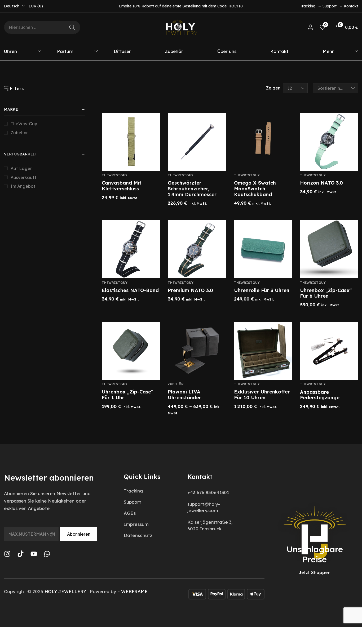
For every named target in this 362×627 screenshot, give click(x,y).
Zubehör (19, 132)
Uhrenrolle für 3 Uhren (261, 290)
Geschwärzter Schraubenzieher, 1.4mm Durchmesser (192, 188)
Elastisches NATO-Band (130, 290)
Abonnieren (78, 534)
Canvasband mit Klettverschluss (121, 186)
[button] (310, 27)
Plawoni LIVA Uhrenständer (184, 395)
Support (330, 6)
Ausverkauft (23, 177)
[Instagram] (7, 553)
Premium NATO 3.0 (190, 290)
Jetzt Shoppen (314, 572)
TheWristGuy (24, 123)
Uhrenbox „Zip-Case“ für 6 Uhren (326, 293)
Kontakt (351, 6)
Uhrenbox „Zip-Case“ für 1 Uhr (127, 395)
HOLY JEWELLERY (65, 591)
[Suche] (72, 27)
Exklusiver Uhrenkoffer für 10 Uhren (262, 395)
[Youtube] (33, 553)
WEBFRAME (134, 591)
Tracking (307, 6)
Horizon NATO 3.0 (321, 183)
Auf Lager (21, 168)
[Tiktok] (20, 553)
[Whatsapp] (47, 553)
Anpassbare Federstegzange (319, 395)
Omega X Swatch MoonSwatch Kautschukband (255, 188)
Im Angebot (23, 186)
